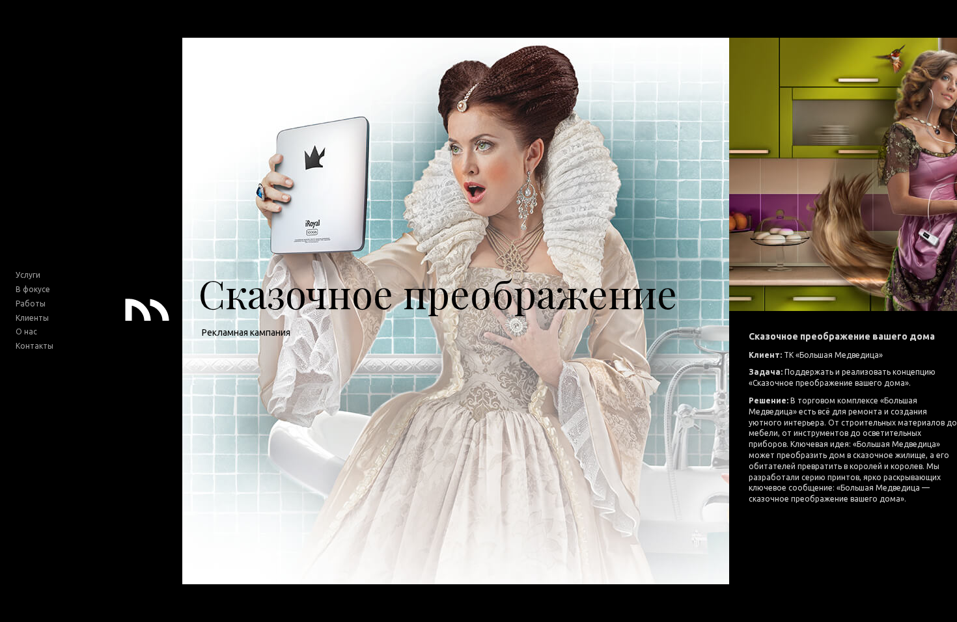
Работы (31, 303)
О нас (26, 331)
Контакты (34, 346)
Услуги (28, 275)
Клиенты (32, 318)
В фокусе (33, 289)
